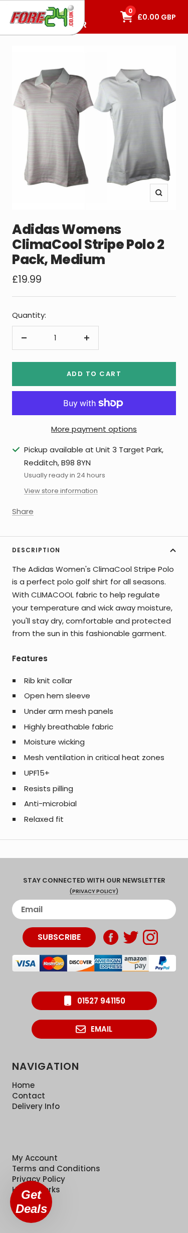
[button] (31, 1202)
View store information (61, 491)
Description (36, 550)
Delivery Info (36, 1106)
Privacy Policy (38, 1179)
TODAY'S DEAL (31, 5)
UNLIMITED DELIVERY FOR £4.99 (45, 5)
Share (23, 511)
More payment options (94, 429)
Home (23, 1085)
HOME (17, 5)
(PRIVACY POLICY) (94, 891)
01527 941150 (101, 1001)
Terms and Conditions (56, 1168)
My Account (35, 1158)
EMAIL (101, 1029)
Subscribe (59, 937)
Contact (28, 1095)
